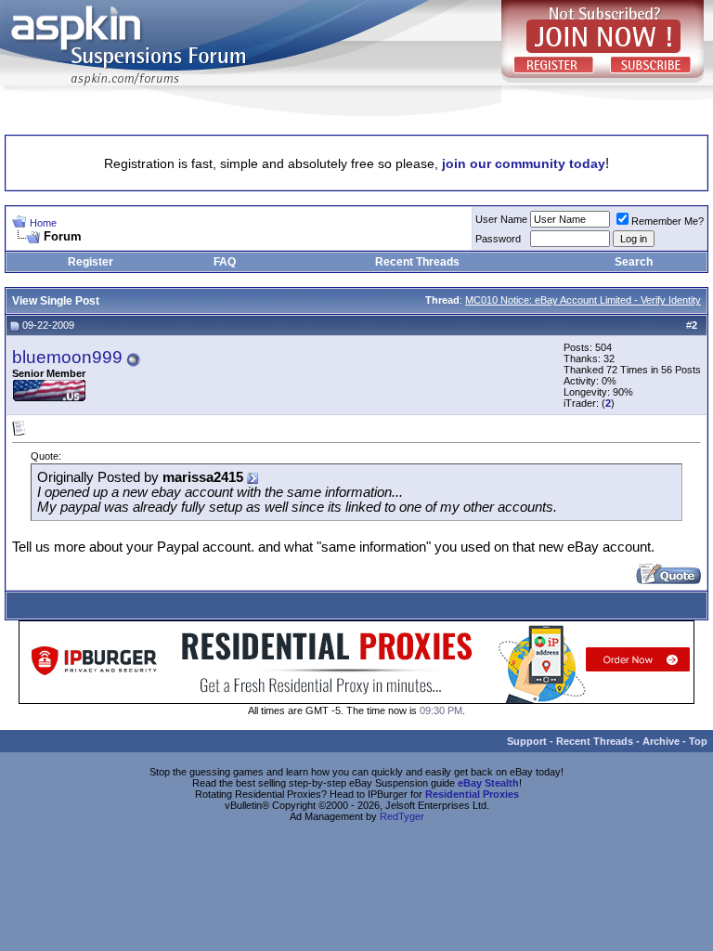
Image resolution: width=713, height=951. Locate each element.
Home (43, 222)
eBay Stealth (488, 782)
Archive (661, 741)
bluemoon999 (67, 357)
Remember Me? (667, 221)
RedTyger (402, 816)
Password (498, 238)
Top (698, 741)
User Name (501, 219)
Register (90, 261)
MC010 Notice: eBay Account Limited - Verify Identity (583, 300)
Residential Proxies (472, 794)
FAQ (225, 261)
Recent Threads (417, 261)
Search (634, 261)
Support (527, 741)
